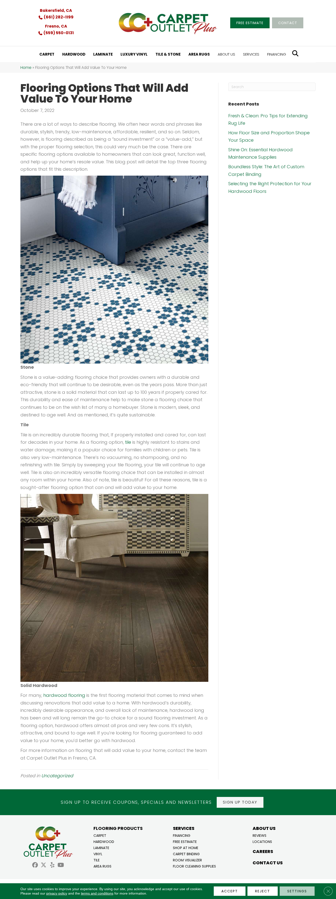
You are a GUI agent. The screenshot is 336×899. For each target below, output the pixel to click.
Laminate (101, 847)
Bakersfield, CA (56, 10)
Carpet (99, 835)
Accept (229, 891)
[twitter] (43, 865)
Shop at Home (185, 847)
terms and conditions (97, 893)
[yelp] (52, 865)
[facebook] (35, 865)
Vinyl (97, 854)
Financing (181, 835)
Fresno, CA (56, 26)
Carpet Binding (186, 854)
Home (25, 67)
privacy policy (56, 893)
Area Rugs (102, 866)
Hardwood (103, 841)
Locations (262, 841)
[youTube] (60, 865)
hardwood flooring (64, 695)
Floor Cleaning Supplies (194, 866)
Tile (96, 860)
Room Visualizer (187, 860)
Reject (262, 891)
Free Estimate (185, 841)
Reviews (259, 835)
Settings (297, 891)
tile (128, 442)
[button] (240, 802)
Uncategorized (57, 776)
